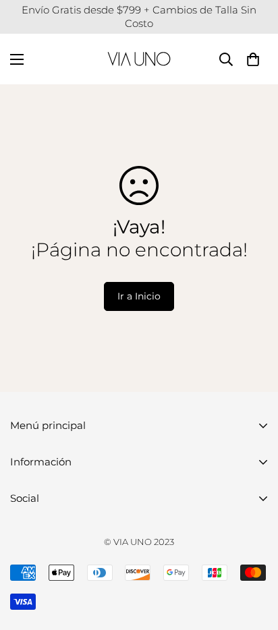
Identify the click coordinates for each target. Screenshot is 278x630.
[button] (253, 59)
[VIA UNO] (139, 59)
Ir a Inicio (139, 296)
